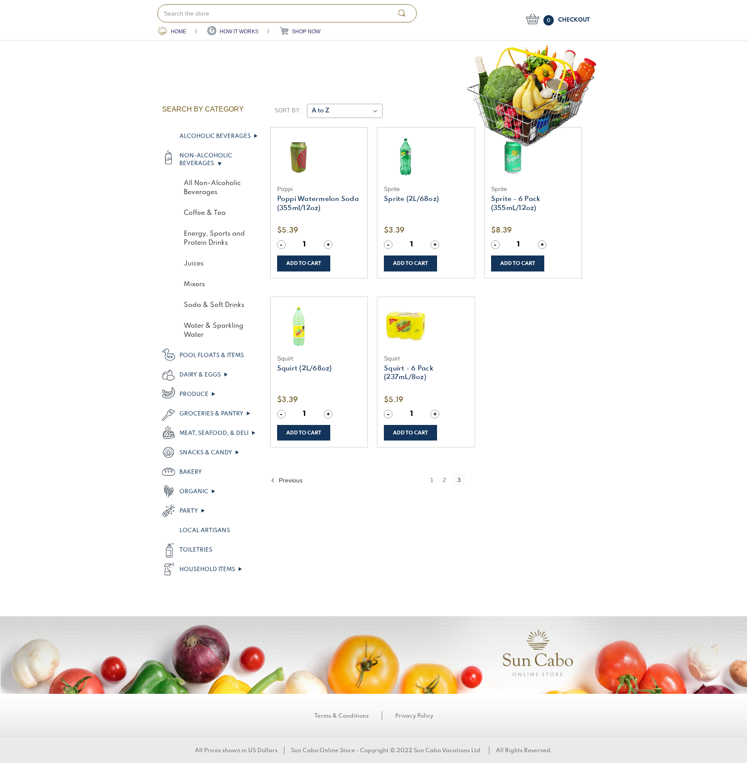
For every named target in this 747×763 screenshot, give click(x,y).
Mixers (194, 284)
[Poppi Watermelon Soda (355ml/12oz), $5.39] (319, 157)
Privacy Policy (414, 715)
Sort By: (288, 110)
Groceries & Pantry (212, 413)
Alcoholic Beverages (215, 136)
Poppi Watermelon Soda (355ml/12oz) (318, 203)
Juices (194, 264)
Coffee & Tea (205, 213)
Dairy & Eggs (200, 374)
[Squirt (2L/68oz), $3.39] (319, 326)
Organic (194, 491)
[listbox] (345, 111)
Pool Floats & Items (211, 355)
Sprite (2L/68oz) (411, 199)
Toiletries (195, 549)
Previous (290, 480)
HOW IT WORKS (238, 32)
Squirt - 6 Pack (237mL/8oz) (409, 373)
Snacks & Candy (206, 452)
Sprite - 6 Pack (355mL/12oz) (516, 203)
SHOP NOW (305, 32)
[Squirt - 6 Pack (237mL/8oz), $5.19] (426, 326)
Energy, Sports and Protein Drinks (214, 238)
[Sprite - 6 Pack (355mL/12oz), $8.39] (533, 157)
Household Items (207, 569)
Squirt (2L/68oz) (304, 369)
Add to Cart (303, 263)
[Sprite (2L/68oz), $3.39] (426, 157)
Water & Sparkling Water (213, 330)
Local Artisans (204, 530)
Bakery (190, 472)
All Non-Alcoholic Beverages (212, 187)
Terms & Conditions (341, 715)
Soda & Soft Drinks (214, 305)
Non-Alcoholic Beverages (205, 159)
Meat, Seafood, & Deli (214, 433)
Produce (194, 394)
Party (189, 511)
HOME (177, 32)
